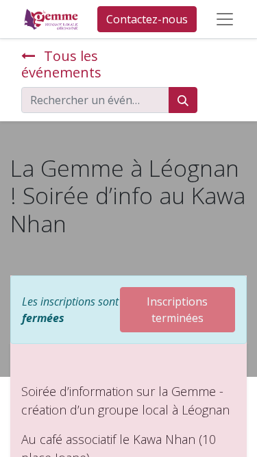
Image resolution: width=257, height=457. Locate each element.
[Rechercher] (183, 100)
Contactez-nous (147, 19)
